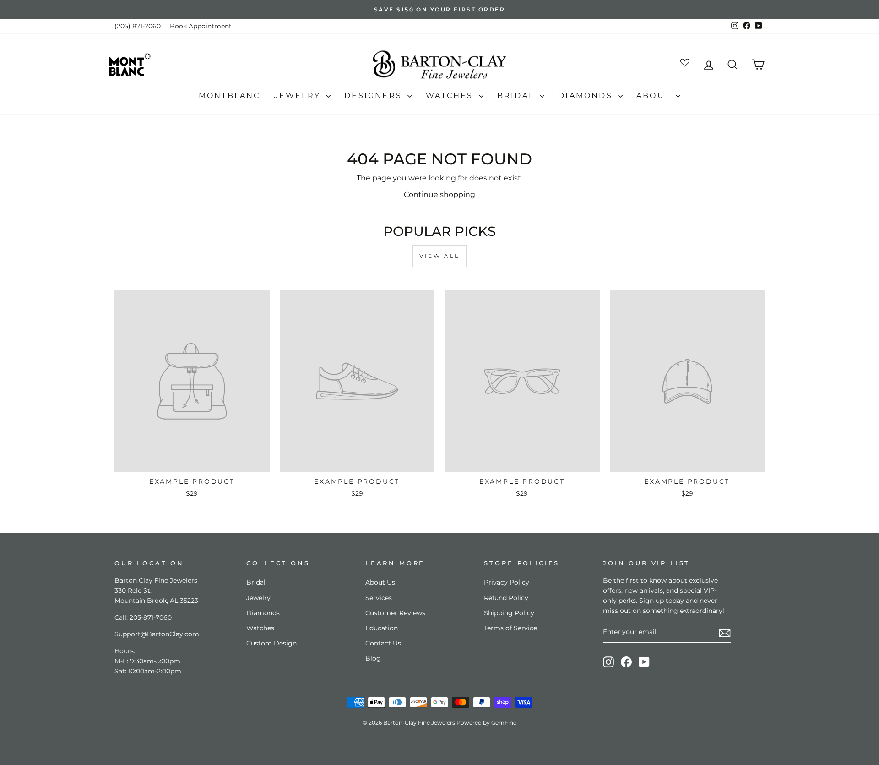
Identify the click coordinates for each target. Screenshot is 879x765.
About (654, 95)
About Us (380, 582)
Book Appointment (201, 26)
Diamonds (587, 95)
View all (439, 255)
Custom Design (271, 643)
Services (378, 597)
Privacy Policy (506, 582)
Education (381, 628)
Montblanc (229, 95)
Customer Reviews (395, 613)
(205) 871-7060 (137, 26)
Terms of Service (510, 628)
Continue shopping (439, 194)
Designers (374, 95)
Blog (373, 658)
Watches (451, 95)
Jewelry (299, 95)
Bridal (517, 95)
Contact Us (383, 643)
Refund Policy (506, 597)
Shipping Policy (509, 613)
